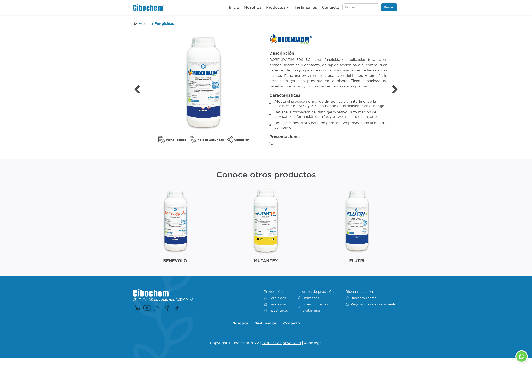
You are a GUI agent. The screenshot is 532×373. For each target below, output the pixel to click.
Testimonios (305, 7)
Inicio (234, 7)
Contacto (330, 7)
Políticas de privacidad (281, 343)
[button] (278, 7)
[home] (148, 7)
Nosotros (252, 7)
